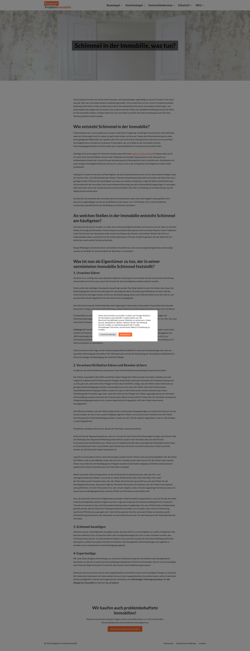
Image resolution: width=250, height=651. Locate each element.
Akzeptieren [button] (125, 334)
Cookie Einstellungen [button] (108, 334)
